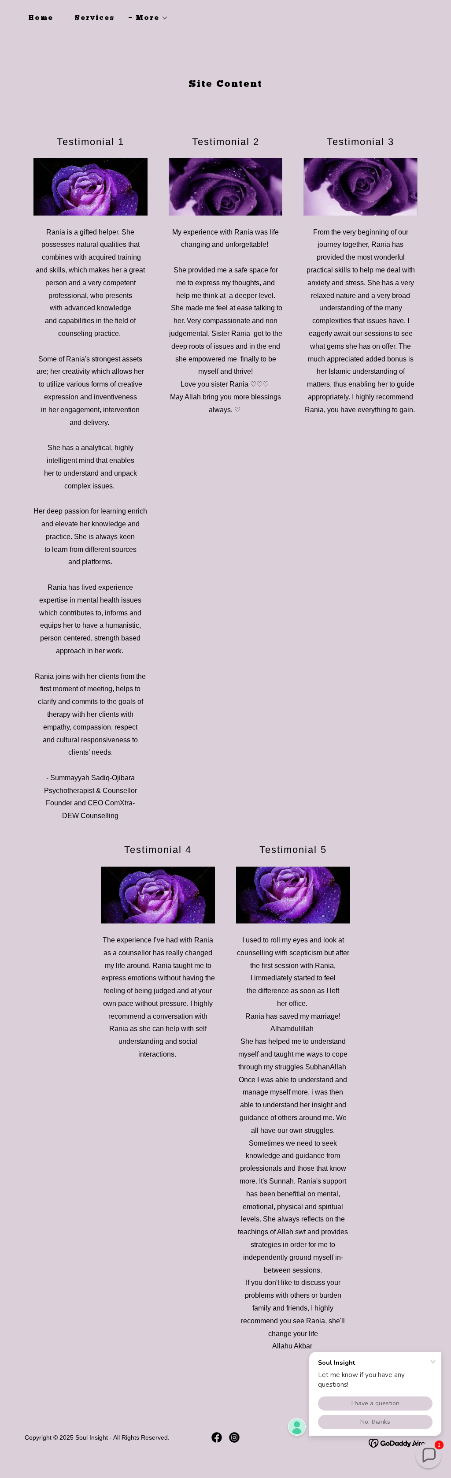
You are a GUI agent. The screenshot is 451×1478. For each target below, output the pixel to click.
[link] (217, 1437)
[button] (148, 18)
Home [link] (40, 18)
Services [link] (94, 18)
